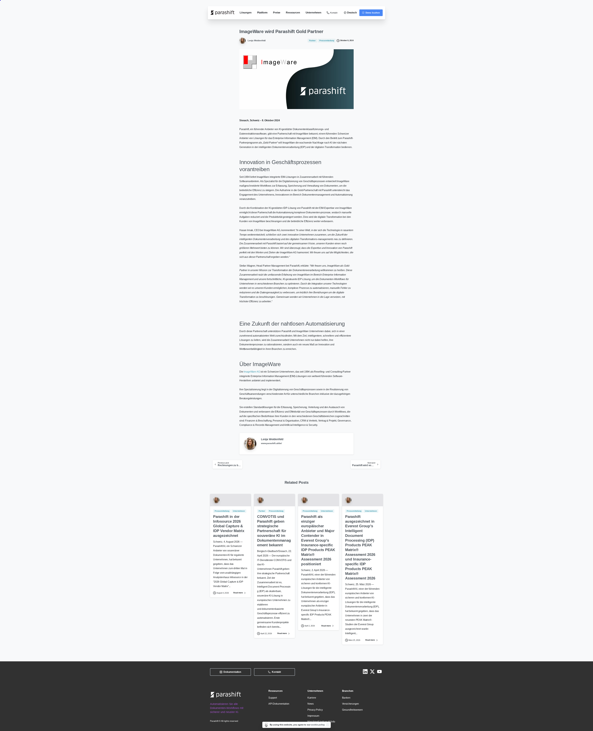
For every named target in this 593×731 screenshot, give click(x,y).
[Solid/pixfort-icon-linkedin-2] (365, 671)
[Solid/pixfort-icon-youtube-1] (379, 671)
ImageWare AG (252, 371)
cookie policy (318, 724)
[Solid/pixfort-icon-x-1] (372, 671)
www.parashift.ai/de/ (271, 443)
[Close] (327, 724)
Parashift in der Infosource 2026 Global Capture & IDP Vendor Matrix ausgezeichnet (228, 526)
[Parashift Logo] (225, 694)
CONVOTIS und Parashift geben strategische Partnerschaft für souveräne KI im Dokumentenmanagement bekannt (274, 530)
